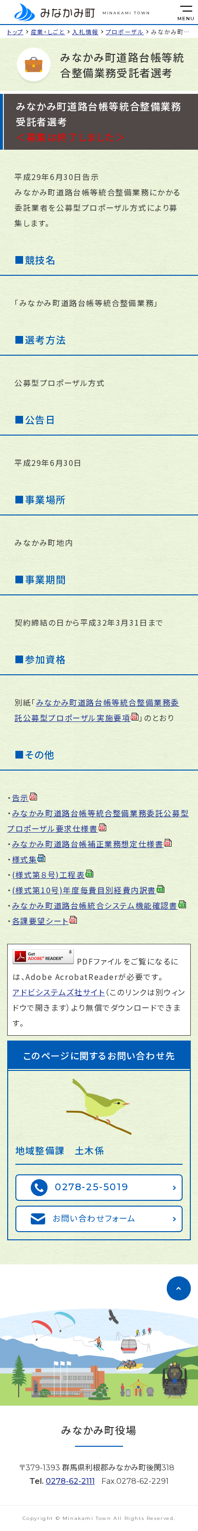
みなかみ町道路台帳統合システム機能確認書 (95, 905)
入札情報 (85, 31)
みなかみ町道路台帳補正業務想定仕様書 (88, 843)
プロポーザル (125, 31)
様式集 (24, 859)
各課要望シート (40, 920)
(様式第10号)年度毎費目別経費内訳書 (84, 890)
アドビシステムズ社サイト (58, 992)
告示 (20, 797)
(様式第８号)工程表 (48, 874)
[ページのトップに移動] (179, 1288)
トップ (15, 31)
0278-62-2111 (70, 1481)
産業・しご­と (48, 31)
